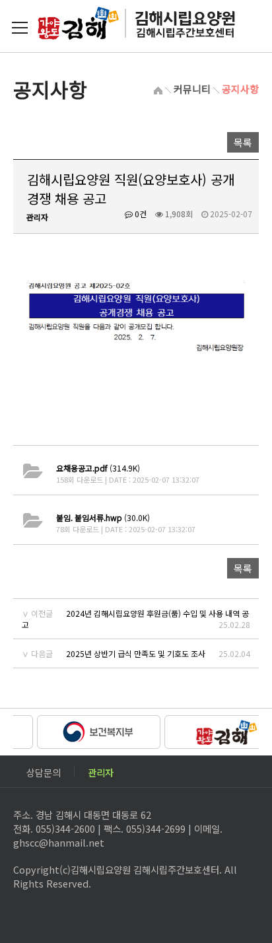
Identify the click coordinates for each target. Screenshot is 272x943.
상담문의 (43, 771)
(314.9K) (98, 467)
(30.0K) (103, 517)
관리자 (101, 771)
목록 (243, 142)
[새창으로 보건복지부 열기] (94, 730)
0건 (140, 213)
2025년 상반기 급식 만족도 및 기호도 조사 (135, 653)
